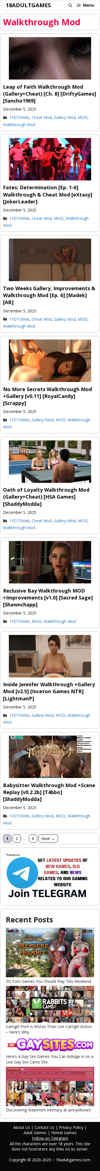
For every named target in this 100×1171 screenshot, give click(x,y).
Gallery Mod (65, 117)
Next (48, 838)
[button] (70, 5)
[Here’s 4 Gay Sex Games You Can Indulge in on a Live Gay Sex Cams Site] (50, 1045)
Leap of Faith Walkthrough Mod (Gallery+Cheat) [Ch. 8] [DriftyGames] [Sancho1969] (49, 93)
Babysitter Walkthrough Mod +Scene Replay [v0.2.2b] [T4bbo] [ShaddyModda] (49, 792)
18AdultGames (28, 5)
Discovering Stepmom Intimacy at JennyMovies (48, 1110)
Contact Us (44, 1127)
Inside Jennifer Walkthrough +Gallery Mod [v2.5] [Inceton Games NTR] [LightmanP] (49, 691)
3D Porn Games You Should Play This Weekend (48, 981)
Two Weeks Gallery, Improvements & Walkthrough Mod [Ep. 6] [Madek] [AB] (49, 295)
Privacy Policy (71, 1127)
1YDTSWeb (19, 117)
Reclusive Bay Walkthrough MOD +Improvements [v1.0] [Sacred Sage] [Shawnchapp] (48, 597)
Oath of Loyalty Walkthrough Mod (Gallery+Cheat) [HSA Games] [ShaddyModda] (46, 496)
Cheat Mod (42, 117)
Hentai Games (64, 1132)
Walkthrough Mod (19, 124)
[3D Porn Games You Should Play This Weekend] (50, 953)
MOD (83, 117)
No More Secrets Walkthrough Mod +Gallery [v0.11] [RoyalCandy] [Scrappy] (47, 396)
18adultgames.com (73, 1159)
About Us (21, 1127)
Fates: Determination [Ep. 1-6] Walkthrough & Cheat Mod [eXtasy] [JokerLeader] (47, 194)
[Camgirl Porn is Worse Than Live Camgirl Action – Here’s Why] (50, 1005)
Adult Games (35, 1132)
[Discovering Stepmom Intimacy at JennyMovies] (50, 1087)
